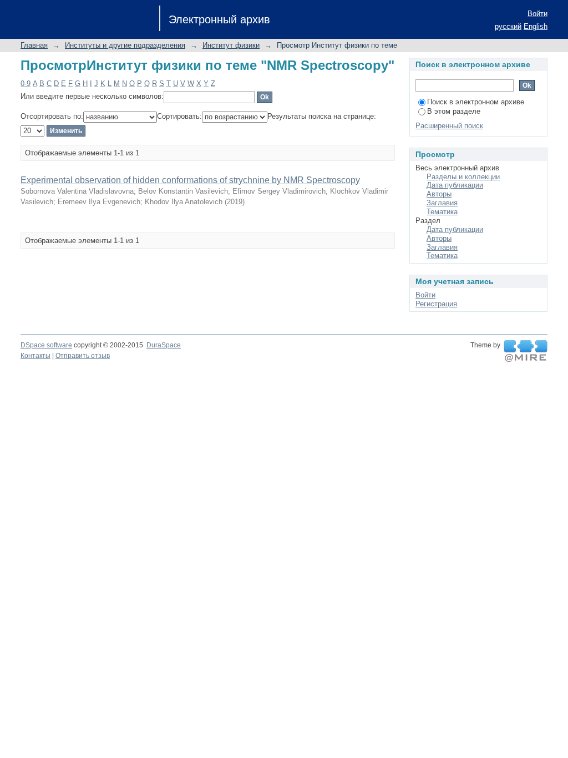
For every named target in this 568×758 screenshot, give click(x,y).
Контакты (35, 356)
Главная (34, 45)
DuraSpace (163, 345)
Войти (537, 13)
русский (508, 26)
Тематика (442, 212)
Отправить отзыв (82, 356)
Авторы (439, 194)
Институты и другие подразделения (125, 45)
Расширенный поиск (449, 126)
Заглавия (442, 203)
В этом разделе (453, 111)
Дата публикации (455, 185)
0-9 (26, 83)
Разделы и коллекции (463, 177)
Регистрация (436, 304)
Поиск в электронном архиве (475, 102)
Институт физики (231, 45)
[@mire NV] (525, 351)
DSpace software (46, 345)
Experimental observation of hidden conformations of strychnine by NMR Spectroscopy (190, 180)
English (535, 26)
